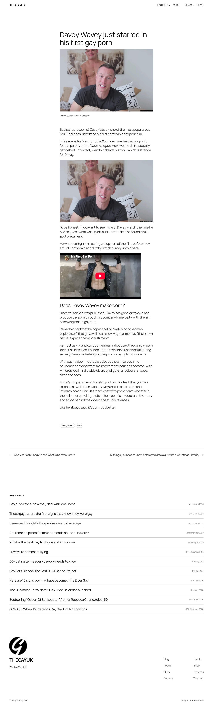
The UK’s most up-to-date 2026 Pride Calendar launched (50, 590)
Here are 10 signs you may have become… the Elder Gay (49, 580)
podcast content (117, 382)
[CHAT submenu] (181, 5)
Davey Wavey (67, 425)
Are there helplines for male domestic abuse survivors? (49, 533)
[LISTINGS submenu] (169, 5)
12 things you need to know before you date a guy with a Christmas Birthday (154, 455)
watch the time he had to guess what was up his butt (106, 229)
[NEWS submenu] (193, 5)
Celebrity (86, 115)
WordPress (199, 700)
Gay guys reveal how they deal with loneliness (42, 504)
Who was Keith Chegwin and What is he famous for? (44, 455)
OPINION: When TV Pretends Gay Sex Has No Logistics (48, 609)
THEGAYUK (17, 5)
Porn (79, 425)
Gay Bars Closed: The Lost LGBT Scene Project (42, 571)
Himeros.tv (124, 317)
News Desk (74, 115)
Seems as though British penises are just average (45, 523)
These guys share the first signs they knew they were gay (50, 513)
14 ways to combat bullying (28, 552)
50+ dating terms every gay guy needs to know (43, 561)
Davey (104, 387)
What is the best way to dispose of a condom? (42, 542)
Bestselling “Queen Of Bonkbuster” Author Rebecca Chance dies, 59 (58, 599)
